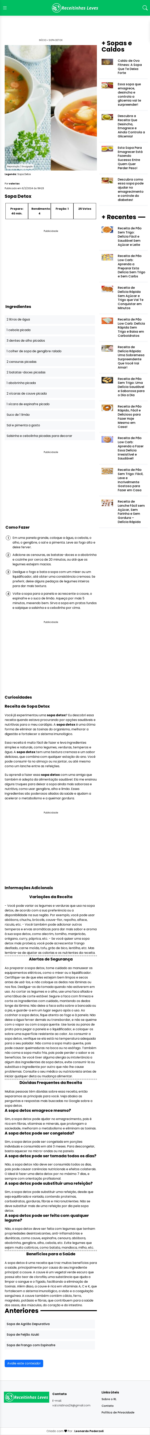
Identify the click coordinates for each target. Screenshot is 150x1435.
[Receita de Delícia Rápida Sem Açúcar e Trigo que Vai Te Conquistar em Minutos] (107, 289)
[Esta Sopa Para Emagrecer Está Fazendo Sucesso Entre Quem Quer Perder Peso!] (107, 148)
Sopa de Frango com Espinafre (31, 1345)
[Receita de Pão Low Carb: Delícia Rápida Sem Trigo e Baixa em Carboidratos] (107, 320)
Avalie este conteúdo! (24, 1363)
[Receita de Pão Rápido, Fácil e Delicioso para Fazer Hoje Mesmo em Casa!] (107, 407)
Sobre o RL (109, 1399)
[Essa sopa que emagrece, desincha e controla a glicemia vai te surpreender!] (107, 85)
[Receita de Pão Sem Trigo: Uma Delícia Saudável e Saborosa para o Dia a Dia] (107, 380)
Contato (108, 1406)
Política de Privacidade (118, 1412)
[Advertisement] (75, 28)
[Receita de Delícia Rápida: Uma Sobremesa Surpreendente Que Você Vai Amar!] (107, 348)
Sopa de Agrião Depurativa (28, 1324)
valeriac (14, 183)
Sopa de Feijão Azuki (23, 1334)
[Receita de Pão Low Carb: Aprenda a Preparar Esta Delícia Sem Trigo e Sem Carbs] (107, 257)
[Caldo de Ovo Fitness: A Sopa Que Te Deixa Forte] (107, 61)
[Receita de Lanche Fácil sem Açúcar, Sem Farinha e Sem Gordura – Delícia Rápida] (107, 502)
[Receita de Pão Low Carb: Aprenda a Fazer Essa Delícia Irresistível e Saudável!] (107, 439)
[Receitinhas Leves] (75, 8)
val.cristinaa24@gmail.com (71, 1405)
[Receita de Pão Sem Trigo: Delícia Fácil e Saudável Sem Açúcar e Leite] (107, 229)
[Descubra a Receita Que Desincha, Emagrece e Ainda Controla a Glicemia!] (107, 117)
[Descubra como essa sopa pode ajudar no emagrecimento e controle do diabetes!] (107, 180)
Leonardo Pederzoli (89, 1431)
